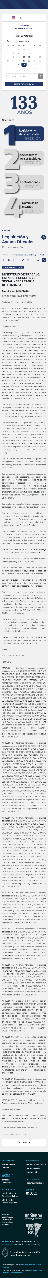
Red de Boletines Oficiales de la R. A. (10, 1194)
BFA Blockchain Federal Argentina (9, 1201)
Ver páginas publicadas (13, 267)
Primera (5, 255)
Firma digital (31, 1172)
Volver (6, 230)
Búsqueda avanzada (24, 84)
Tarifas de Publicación (7, 1181)
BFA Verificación (33, 1168)
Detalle (42, 255)
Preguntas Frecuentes (35, 1183)
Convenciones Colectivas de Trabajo (24, 255)
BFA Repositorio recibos (36, 1164)
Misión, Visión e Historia (8, 1165)
